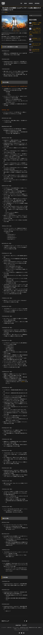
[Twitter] (27, 621)
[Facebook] (24, 621)
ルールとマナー (4, 627)
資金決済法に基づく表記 (24, 627)
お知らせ (6, 12)
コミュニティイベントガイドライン (23, 628)
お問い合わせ (9, 627)
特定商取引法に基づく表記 (33, 627)
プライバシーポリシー (15, 627)
